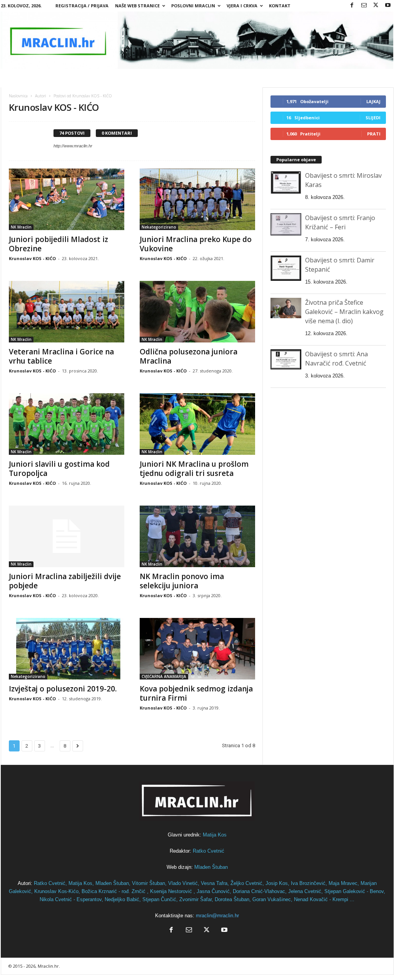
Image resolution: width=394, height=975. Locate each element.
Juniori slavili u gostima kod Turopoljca (59, 468)
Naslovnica (18, 96)
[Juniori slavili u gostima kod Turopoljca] (66, 424)
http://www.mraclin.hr (72, 146)
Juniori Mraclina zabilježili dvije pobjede (65, 581)
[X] (376, 5)
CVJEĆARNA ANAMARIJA (164, 676)
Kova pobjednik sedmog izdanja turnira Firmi (196, 693)
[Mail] (364, 5)
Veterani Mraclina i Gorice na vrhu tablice (61, 356)
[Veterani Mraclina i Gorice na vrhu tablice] (66, 311)
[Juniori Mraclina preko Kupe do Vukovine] (197, 199)
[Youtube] (387, 5)
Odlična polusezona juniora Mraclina (188, 356)
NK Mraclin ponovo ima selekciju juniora (182, 581)
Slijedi (373, 117)
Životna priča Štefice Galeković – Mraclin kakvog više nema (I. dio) (344, 311)
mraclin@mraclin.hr (217, 915)
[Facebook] (352, 5)
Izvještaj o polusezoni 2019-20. (63, 689)
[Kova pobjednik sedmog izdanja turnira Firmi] (197, 648)
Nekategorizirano (159, 227)
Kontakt (279, 5)
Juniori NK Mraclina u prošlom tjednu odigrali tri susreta (194, 468)
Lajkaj (373, 101)
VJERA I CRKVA (242, 5)
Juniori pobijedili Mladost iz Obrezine (58, 244)
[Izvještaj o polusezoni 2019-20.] (66, 648)
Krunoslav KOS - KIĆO (32, 258)
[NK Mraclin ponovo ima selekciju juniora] (197, 536)
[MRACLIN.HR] (197, 40)
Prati (374, 134)
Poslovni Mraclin (193, 5)
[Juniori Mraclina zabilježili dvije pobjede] (66, 536)
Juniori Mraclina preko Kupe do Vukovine (196, 244)
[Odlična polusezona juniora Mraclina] (197, 311)
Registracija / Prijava (82, 5)
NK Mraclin (21, 227)
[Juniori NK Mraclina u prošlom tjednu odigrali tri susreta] (197, 424)
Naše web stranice (137, 5)
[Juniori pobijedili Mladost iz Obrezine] (66, 199)
